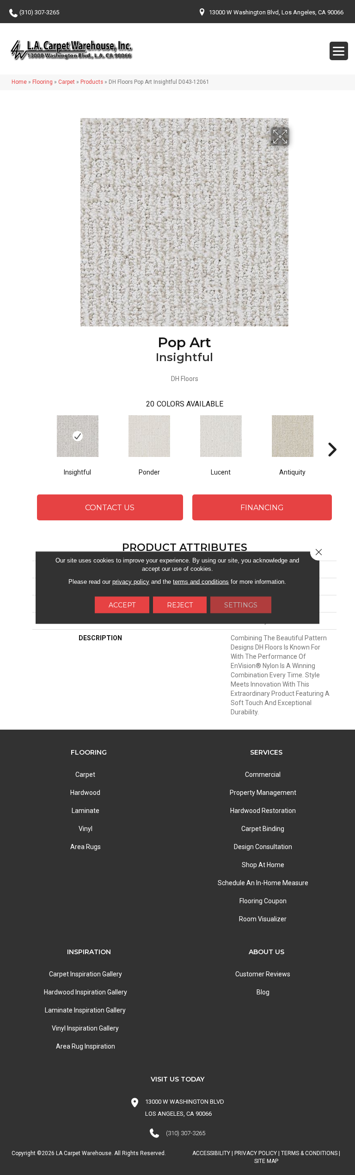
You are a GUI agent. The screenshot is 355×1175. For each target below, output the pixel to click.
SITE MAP (266, 1161)
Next (332, 435)
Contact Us (110, 507)
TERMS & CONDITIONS (309, 1153)
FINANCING (262, 507)
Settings (240, 605)
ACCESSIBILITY (211, 1153)
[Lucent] (221, 436)
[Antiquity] (292, 436)
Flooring (42, 82)
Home (19, 82)
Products (91, 82)
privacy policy (130, 581)
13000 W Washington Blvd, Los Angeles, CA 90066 (276, 12)
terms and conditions (201, 581)
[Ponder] (149, 436)
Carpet (66, 82)
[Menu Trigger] (339, 51)
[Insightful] (77, 436)
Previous (37, 435)
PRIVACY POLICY (255, 1153)
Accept (122, 605)
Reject (180, 605)
